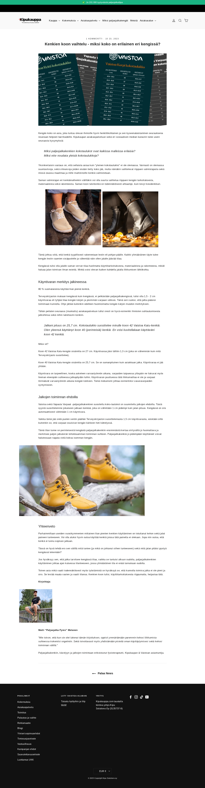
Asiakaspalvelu (89, 20)
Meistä (134, 20)
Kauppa (53, 20)
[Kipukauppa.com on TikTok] (141, 697)
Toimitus (21, 712)
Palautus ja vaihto (26, 718)
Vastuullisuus (24, 744)
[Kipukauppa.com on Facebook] (130, 697)
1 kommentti (94, 39)
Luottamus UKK (25, 760)
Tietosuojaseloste (26, 738)
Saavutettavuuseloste (28, 754)
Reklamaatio (24, 723)
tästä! (64, 705)
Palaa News (105, 673)
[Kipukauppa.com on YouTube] (147, 697)
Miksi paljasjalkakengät (115, 20)
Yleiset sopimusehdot (28, 733)
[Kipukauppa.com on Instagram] (136, 697)
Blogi (20, 728)
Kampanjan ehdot (26, 749)
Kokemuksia (69, 20)
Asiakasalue (147, 20)
